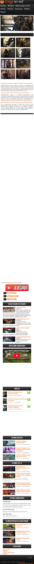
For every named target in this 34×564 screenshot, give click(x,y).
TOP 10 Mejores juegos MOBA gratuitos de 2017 (23, 490)
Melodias (5, 551)
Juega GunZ (17, 287)
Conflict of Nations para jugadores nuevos (23, 455)
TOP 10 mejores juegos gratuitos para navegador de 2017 (23, 475)
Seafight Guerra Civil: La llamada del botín (23, 532)
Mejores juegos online (23, 5)
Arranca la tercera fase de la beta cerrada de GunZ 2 (15, 92)
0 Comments (25, 527)
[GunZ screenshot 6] (23, 68)
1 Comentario (17, 402)
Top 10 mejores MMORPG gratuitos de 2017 (22, 468)
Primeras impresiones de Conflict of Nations (15, 406)
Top (31, 557)
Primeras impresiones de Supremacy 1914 (15, 392)
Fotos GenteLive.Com (8, 552)
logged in (10, 282)
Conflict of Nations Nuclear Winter (21, 442)
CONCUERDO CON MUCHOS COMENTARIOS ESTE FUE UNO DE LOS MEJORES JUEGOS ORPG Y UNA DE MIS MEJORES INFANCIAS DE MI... (17, 505)
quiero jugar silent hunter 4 (10, 516)
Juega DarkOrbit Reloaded (23, 337)
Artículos (10, 9)
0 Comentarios (17, 395)
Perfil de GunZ (11, 293)
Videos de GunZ (12, 299)
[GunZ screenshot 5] (8, 68)
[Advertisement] (17, 195)
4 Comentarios (26, 493)
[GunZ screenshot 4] (23, 57)
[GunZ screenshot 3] (8, 57)
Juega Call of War (21, 307)
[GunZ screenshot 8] (23, 78)
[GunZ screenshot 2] (23, 46)
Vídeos (28, 9)
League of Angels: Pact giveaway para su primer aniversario (23, 449)
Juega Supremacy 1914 (22, 319)
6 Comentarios (26, 471)
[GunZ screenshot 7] (8, 78)
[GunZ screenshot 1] (8, 46)
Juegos (11, 5)
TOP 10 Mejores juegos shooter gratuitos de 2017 (23, 483)
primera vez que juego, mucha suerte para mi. (15, 511)
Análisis (3, 9)
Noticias (3, 5)
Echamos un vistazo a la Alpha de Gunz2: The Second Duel (16, 83)
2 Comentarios (17, 409)
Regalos (3, 12)
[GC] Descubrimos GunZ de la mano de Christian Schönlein (16, 102)
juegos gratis (6, 549)
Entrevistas (18, 9)
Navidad (5, 553)
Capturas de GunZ (13, 296)
